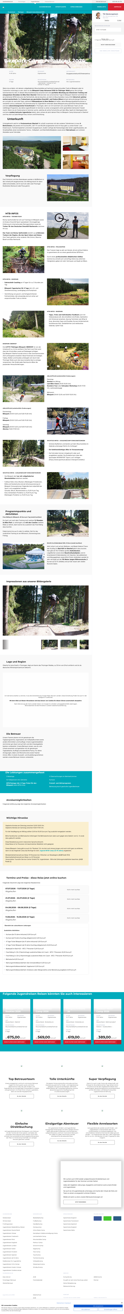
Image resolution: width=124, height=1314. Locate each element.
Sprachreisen (76, 7)
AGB (34, 1277)
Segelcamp (36, 1249)
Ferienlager (21, 1)
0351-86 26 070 (117, 1)
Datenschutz (37, 1295)
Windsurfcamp (38, 1267)
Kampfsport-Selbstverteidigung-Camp (45, 1233)
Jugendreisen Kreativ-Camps (12, 1267)
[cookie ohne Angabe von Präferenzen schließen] (122, 1302)
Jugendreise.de (8, 1)
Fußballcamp (37, 1221)
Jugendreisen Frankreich (10, 1236)
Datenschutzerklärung (59, 705)
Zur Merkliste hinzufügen (109, 50)
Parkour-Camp (37, 1242)
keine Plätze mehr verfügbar (14, 1042)
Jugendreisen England (10, 1242)
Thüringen (21, 12)
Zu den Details (21, 1096)
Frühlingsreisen (8, 1224)
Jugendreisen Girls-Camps (11, 1264)
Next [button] (86, 611)
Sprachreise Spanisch (70, 1224)
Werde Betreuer (101, 1)
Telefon (107, 20)
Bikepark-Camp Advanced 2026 (35, 12)
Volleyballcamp (38, 1261)
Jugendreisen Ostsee (9, 1233)
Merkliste (101, 7)
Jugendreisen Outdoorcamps (12, 1270)
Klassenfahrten (49, 1)
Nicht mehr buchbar (108, 44)
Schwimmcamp (38, 1245)
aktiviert (53, 696)
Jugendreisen (35, 1)
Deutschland (11, 12)
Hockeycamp (37, 1227)
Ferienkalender (37, 1280)
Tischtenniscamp (38, 1258)
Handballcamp (37, 1224)
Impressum (68, 1303)
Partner (96, 1280)
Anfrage (117, 7)
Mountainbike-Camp (39, 1239)
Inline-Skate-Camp (39, 1230)
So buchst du (67, 1277)
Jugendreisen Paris (9, 1239)
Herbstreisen (7, 1218)
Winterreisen (7, 1221)
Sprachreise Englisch (70, 1218)
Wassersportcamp (39, 1264)
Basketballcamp (38, 1218)
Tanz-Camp (36, 1252)
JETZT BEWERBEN (80, 1202)
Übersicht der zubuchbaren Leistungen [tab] (18, 925)
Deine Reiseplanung (69, 1283)
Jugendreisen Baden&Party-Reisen (14, 1227)
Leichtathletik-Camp (39, 1236)
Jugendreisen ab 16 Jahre (11, 1258)
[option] (46, 610)
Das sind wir (7, 1277)
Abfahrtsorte (98, 1277)
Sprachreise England (69, 1227)
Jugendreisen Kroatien (10, 1252)
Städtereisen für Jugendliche (12, 1261)
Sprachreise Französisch (71, 1221)
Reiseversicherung (69, 1286)
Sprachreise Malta (69, 1230)
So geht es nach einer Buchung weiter (75, 1280)
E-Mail (119, 20)
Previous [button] (5, 611)
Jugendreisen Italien (9, 1249)
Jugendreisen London (9, 1245)
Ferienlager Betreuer (9, 1280)
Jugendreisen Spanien (10, 1255)
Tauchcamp (36, 1255)
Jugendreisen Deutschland (11, 1230)
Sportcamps (60, 7)
